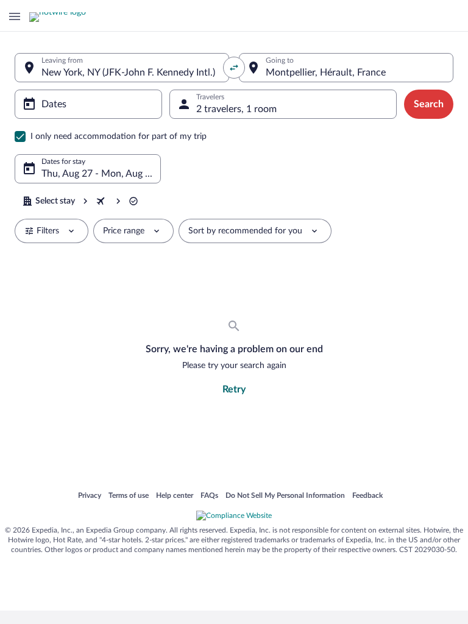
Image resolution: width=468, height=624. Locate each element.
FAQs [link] (209, 496)
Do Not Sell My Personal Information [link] (285, 496)
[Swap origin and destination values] (234, 68)
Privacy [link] (89, 496)
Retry (234, 389)
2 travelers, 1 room (236, 109)
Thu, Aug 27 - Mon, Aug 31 (98, 174)
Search (429, 104)
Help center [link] (174, 496)
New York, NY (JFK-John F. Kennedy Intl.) (128, 72)
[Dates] (88, 104)
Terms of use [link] (128, 496)
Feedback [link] (367, 496)
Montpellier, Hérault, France (326, 72)
